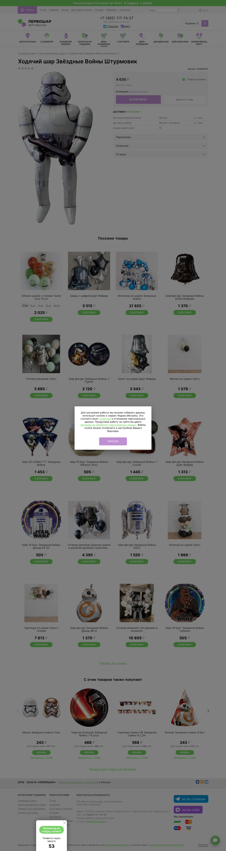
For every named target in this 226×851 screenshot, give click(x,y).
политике (105, 418)
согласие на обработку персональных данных (108, 424)
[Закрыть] (64, 823)
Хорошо (113, 441)
